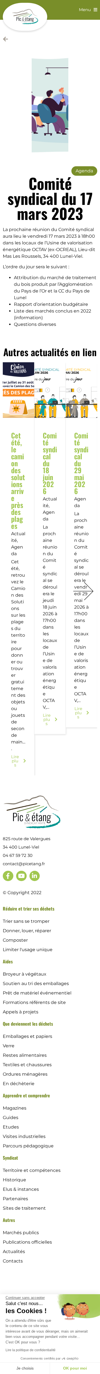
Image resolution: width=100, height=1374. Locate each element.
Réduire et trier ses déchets (28, 908)
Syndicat (10, 1157)
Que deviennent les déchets (28, 1023)
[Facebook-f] (8, 876)
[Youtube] (21, 876)
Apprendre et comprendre (26, 1095)
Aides (8, 961)
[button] (83, 591)
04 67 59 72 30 (17, 855)
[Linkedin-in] (34, 876)
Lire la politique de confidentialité (31, 1350)
